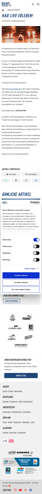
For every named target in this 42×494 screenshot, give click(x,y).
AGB (20, 402)
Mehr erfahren (11, 301)
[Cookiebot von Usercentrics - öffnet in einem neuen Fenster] (30, 202)
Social (5, 391)
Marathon (26, 422)
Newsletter (21, 375)
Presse (10, 391)
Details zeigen (30, 268)
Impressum (13, 402)
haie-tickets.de (14, 89)
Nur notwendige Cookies (21, 289)
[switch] (36, 246)
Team (5, 422)
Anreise (5, 433)
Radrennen (17, 422)
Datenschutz (28, 402)
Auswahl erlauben (21, 282)
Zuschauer (22, 433)
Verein (10, 422)
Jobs (32, 422)
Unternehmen (17, 412)
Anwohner (13, 433)
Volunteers (27, 412)
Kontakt (6, 402)
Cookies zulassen (21, 275)
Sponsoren (7, 412)
